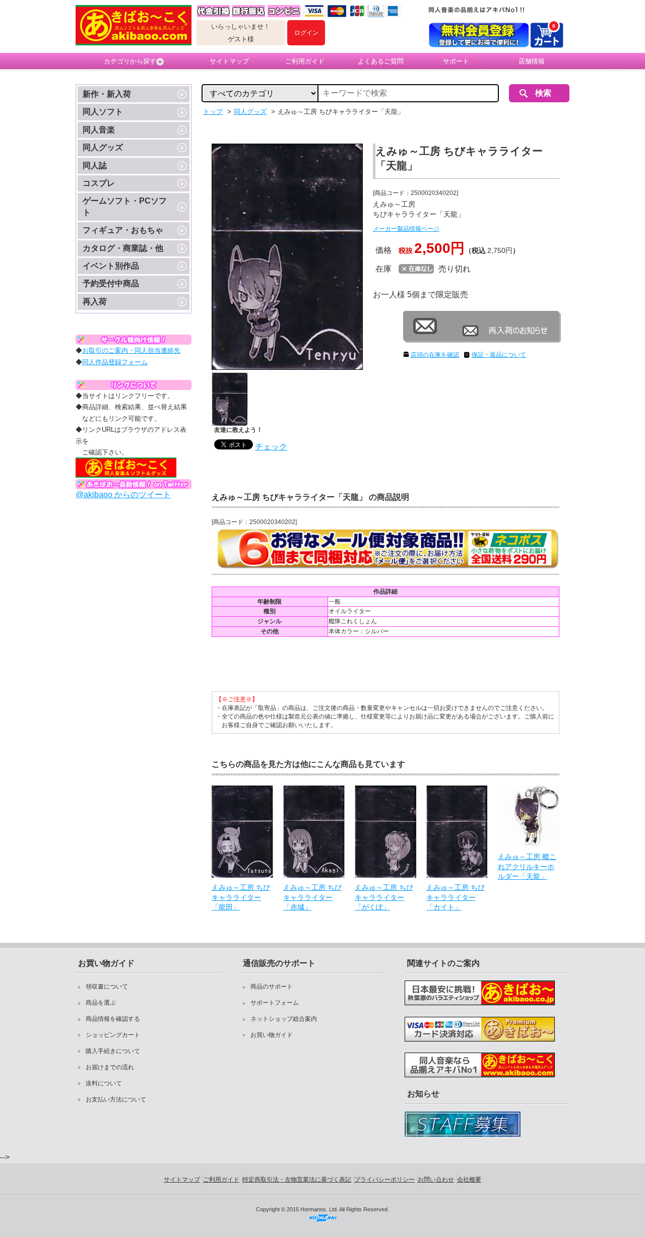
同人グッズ (103, 147)
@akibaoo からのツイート (123, 494)
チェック (271, 446)
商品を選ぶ (101, 1002)
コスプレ (99, 183)
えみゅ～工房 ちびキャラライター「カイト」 (455, 897)
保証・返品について (499, 354)
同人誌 (95, 165)
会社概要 (469, 1180)
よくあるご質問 (381, 61)
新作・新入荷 (107, 94)
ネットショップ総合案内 (283, 1018)
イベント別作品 (111, 266)
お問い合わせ (436, 1180)
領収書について (107, 986)
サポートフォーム (274, 1002)
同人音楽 (99, 129)
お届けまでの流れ (110, 1067)
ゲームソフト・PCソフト (125, 206)
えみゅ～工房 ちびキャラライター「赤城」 (312, 897)
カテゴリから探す (130, 61)
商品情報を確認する (113, 1018)
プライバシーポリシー (384, 1180)
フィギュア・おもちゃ (123, 230)
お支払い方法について (116, 1099)
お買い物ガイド (271, 1034)
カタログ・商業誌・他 (123, 248)
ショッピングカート (113, 1034)
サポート (456, 61)
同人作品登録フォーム (115, 362)
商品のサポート (271, 986)
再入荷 (95, 301)
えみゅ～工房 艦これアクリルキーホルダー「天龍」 (527, 866)
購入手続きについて (113, 1051)
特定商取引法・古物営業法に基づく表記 (296, 1180)
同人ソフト (103, 111)
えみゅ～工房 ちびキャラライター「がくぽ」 (384, 897)
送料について (104, 1083)
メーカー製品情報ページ (406, 228)
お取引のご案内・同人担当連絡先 (131, 350)
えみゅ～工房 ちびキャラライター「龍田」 (241, 897)
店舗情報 (532, 61)
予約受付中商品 (111, 283)
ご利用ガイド (305, 61)
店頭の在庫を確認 (435, 354)
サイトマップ (229, 61)
